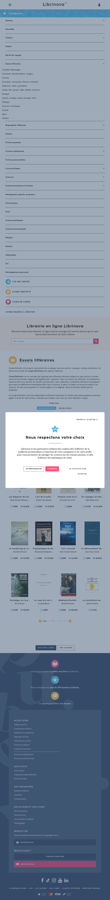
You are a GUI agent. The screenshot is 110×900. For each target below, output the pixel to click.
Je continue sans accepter (78, 471)
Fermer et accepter (86, 419)
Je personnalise (34, 469)
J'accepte (52, 469)
